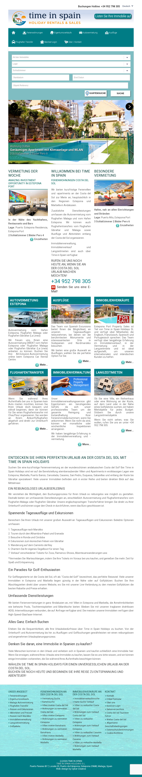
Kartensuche (97, 93)
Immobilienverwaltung (20, 719)
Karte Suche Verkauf (84, 702)
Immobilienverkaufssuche (86, 698)
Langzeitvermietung (19, 723)
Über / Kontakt (75, 42)
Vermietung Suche (51, 698)
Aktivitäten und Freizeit (21, 713)
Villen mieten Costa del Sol (55, 705)
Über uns (111, 702)
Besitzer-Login (50, 42)
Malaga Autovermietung (21, 702)
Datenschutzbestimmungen (120, 730)
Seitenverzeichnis (115, 709)
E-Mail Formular (114, 699)
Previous (14, 106)
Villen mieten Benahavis (54, 725)
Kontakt (110, 696)
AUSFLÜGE (61, 300)
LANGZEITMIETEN (109, 372)
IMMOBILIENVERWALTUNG (72, 372)
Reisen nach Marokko (20, 716)
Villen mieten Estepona (53, 715)
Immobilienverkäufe (112, 300)
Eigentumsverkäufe (63, 32)
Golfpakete (15, 726)
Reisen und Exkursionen (21, 709)
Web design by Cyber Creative (71, 768)
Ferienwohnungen (34, 32)
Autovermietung (89, 32)
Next (129, 106)
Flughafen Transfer (24, 42)
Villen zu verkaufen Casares (87, 732)
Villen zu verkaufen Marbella (87, 742)
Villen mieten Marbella (53, 736)
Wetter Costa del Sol (116, 719)
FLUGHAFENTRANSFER (27, 372)
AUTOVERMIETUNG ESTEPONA (24, 302)
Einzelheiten (17, 157)
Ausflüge (112, 32)
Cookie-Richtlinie (115, 733)
